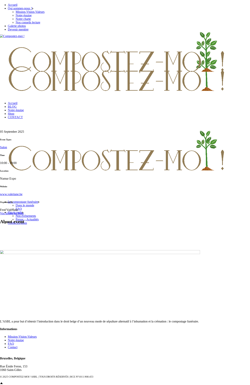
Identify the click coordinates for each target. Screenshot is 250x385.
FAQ (11, 343)
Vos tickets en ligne (12, 213)
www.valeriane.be (11, 194)
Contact (12, 347)
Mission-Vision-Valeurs (22, 336)
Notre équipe (16, 340)
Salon (3, 147)
